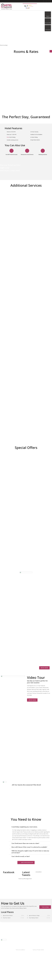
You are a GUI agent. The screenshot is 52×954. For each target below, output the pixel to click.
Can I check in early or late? (21, 856)
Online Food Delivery (6, 929)
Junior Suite (6, 93)
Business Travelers (38, 457)
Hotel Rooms (4, 932)
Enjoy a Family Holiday (14, 559)
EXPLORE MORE (8, 211)
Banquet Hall (4, 935)
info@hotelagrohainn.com (35, 936)
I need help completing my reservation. (25, 827)
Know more (20, 88)
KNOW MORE (44, 667)
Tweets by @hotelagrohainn (25, 878)
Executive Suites (33, 61)
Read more (26, 798)
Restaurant (3, 937)
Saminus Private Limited (38, 949)
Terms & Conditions (20, 949)
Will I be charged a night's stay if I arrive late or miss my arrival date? (30, 852)
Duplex (30, 103)
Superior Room (7, 103)
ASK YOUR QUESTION (27, 862)
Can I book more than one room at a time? (25, 843)
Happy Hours (39, 558)
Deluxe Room (6, 84)
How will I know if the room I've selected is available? (29, 847)
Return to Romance (13, 457)
